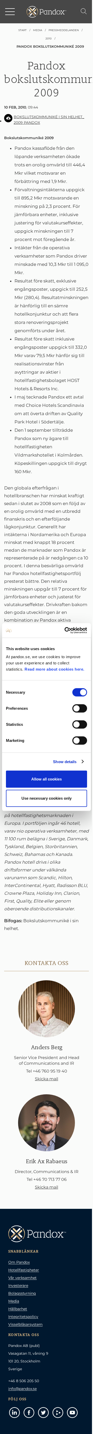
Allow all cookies (46, 779)
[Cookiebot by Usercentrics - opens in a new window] (65, 630)
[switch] (79, 708)
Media (13, 1301)
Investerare (18, 1285)
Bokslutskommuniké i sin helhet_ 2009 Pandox (49, 120)
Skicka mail (46, 1078)
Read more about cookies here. (54, 669)
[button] (10, 12)
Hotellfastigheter (23, 1270)
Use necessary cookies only (46, 798)
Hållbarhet (17, 1309)
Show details (64, 761)
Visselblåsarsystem (25, 1324)
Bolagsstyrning (22, 1293)
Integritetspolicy (23, 1316)
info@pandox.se (22, 1388)
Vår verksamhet (22, 1277)
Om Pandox (19, 1262)
